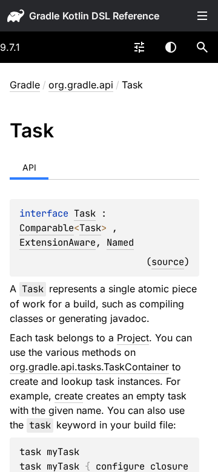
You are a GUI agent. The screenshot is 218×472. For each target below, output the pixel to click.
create (68, 396)
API (29, 167)
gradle (44, 16)
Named (120, 242)
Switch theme (171, 47)
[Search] (202, 47)
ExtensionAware (57, 242)
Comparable (46, 227)
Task (85, 213)
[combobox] (139, 47)
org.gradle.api (80, 85)
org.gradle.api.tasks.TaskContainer (89, 367)
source (167, 261)
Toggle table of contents (202, 15)
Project (133, 338)
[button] (202, 47)
